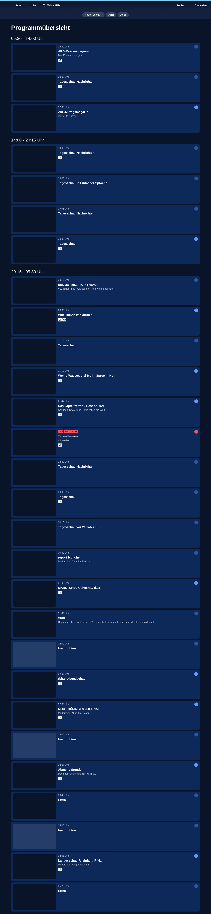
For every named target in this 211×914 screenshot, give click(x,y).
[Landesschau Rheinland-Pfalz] (34, 866)
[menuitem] (4, 5)
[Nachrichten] (34, 654)
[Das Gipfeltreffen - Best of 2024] (34, 412)
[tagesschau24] (105, 5)
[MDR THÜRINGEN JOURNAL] (34, 715)
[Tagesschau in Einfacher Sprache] (34, 189)
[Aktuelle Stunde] (34, 775)
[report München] (34, 563)
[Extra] (34, 806)
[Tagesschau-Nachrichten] (34, 87)
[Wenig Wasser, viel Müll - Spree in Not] (34, 381)
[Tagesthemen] (34, 442)
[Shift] (34, 624)
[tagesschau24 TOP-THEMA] (34, 290)
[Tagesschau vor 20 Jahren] (34, 533)
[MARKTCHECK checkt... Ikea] (34, 593)
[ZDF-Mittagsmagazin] (34, 118)
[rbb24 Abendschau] (34, 684)
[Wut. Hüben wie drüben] (34, 321)
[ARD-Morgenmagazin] (34, 57)
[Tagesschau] (34, 249)
